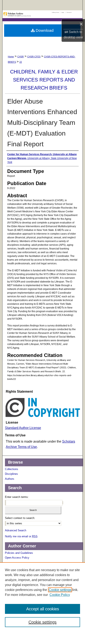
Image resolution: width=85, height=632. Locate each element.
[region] (42, 597)
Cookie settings (60, 590)
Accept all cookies (42, 609)
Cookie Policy (60, 595)
